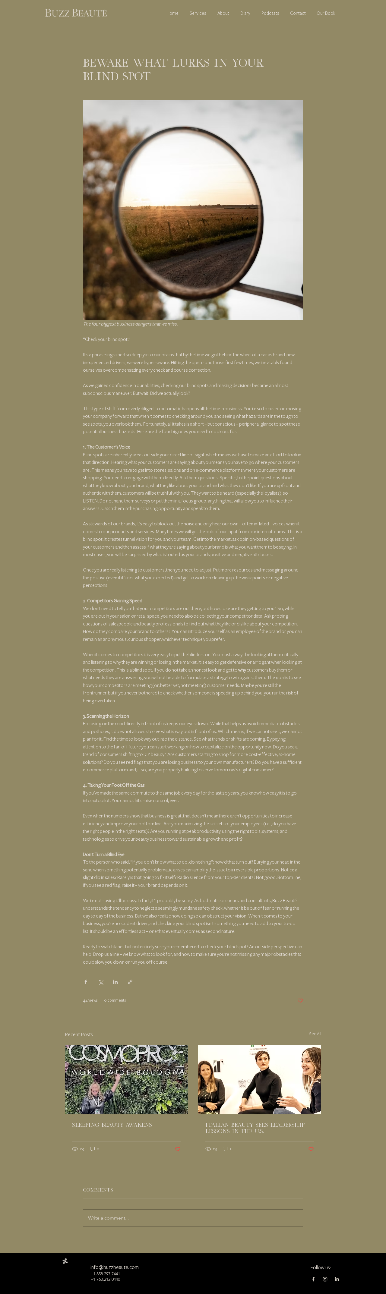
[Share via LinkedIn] (115, 982)
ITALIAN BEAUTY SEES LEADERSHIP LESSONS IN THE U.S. (255, 1128)
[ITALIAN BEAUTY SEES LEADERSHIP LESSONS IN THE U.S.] (259, 1079)
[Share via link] (130, 982)
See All (315, 1034)
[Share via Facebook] (86, 982)
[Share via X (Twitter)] (100, 982)
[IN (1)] (337, 1279)
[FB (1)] (313, 1279)
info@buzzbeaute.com (114, 1267)
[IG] (325, 1279)
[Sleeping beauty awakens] (126, 1079)
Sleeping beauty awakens (112, 1125)
